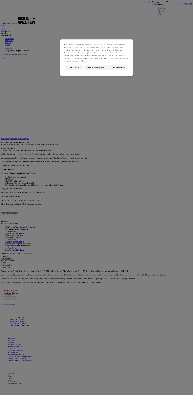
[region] (96, 57)
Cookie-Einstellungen (118, 68)
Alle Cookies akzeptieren (95, 68)
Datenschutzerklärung (108, 58)
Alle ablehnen (74, 68)
